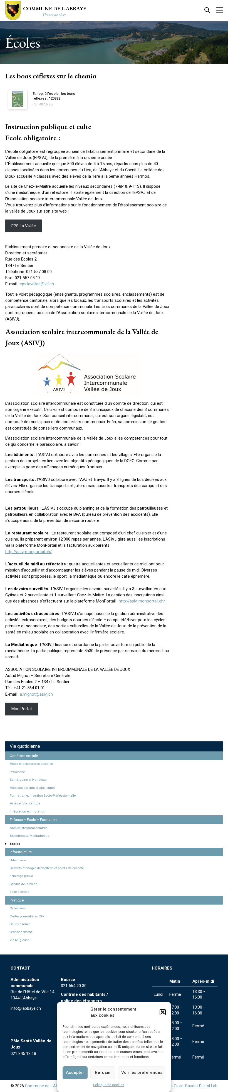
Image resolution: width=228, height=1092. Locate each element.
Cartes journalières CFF (27, 916)
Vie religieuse (19, 940)
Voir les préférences (141, 1072)
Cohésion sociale (24, 756)
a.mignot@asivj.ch (36, 694)
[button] (162, 1012)
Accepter (75, 1072)
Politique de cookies (108, 1085)
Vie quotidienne (25, 746)
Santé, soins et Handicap (28, 780)
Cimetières (18, 908)
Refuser (103, 1072)
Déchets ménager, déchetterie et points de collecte (47, 868)
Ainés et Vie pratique (25, 803)
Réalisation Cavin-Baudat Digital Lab (185, 1085)
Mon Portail (21, 708)
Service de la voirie (23, 884)
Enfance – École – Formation (33, 820)
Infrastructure (21, 852)
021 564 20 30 (73, 985)
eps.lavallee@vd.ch (37, 283)
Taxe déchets (19, 892)
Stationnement (21, 932)
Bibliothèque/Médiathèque (29, 836)
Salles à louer (20, 924)
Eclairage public (21, 876)
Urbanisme (18, 860)
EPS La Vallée (23, 225)
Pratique (17, 900)
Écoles (15, 844)
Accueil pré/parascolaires (28, 828)
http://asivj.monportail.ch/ (28, 551)
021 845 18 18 (23, 1053)
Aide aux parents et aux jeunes (32, 788)
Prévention (18, 772)
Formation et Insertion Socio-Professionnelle (43, 795)
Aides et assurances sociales (31, 764)
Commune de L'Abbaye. (46, 1085)
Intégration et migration (27, 811)
